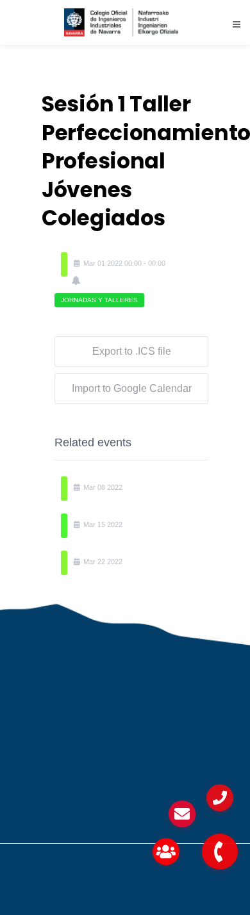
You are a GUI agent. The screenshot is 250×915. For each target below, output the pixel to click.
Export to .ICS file (131, 351)
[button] (220, 852)
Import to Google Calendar (132, 388)
